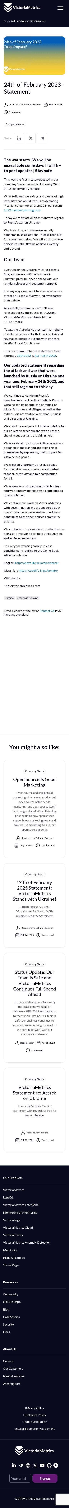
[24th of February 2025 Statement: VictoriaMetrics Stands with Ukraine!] (34, 905)
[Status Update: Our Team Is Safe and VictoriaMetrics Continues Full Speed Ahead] (34, 1008)
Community (10, 1294)
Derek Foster (27, 1042)
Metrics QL (10, 1250)
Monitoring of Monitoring (20, 1212)
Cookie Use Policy (34, 1421)
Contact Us (46, 610)
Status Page (11, 1265)
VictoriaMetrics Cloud (18, 1227)
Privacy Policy (34, 1408)
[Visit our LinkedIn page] (13, 1465)
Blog (6, 1309)
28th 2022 (24, 355)
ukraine (9, 597)
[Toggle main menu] (60, 8)
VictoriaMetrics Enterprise (21, 1205)
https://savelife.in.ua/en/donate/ (37, 563)
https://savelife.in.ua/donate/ (38, 570)
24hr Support (11, 1383)
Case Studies (11, 1317)
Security (8, 1324)
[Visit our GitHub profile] (49, 1465)
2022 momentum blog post (22, 210)
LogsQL (8, 1197)
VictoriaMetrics (13, 1190)
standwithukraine (27, 597)
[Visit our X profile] (35, 1465)
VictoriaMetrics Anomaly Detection (26, 1242)
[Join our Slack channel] (27, 1465)
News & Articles (13, 1376)
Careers (8, 1361)
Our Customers (13, 1368)
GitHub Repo (12, 1301)
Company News (15, 124)
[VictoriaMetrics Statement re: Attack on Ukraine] (34, 1110)
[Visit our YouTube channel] (42, 1465)
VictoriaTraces (13, 1235)
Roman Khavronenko (37, 1132)
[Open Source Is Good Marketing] (34, 809)
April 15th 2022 (45, 355)
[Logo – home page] (22, 8)
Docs (6, 1332)
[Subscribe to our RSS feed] (55, 1465)
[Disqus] (34, 670)
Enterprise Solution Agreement (34, 1428)
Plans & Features (14, 1257)
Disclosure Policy (34, 1415)
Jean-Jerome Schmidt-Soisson (25, 104)
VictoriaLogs (11, 1220)
